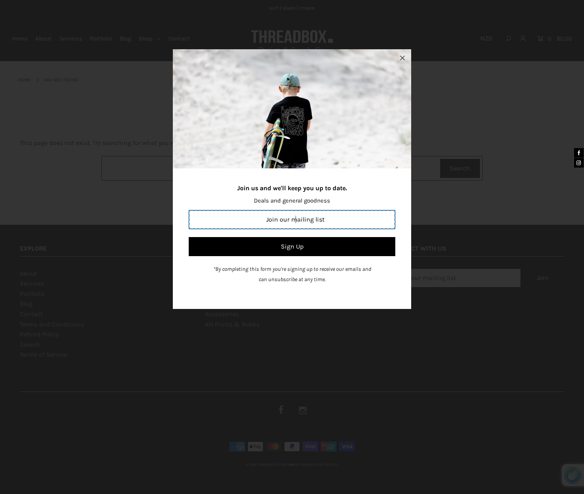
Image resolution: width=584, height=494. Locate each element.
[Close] (402, 58)
